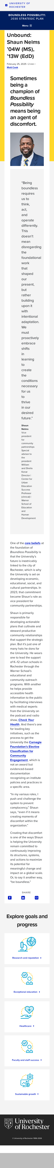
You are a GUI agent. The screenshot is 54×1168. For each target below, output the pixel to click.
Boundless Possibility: (27, 17)
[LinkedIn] (23, 897)
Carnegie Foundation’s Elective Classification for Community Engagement (26, 751)
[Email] (36, 897)
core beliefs (32, 543)
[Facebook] (9, 897)
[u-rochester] (27, 1120)
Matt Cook (12, 67)
